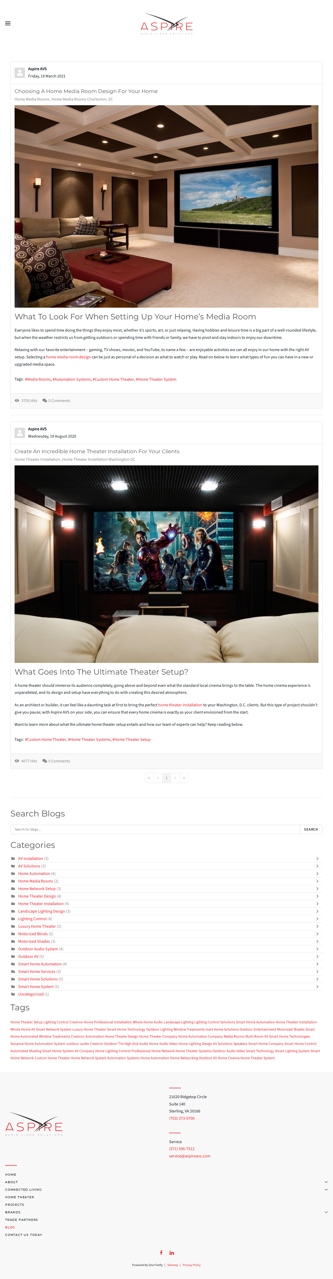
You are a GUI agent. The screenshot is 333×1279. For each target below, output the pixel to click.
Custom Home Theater (114, 379)
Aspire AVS (37, 69)
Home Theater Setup (132, 739)
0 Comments (59, 401)
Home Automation (34, 873)
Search (311, 829)
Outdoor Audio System (38, 949)
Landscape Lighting (179, 1022)
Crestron (96, 1043)
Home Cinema (229, 1058)
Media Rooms (39, 379)
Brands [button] (13, 1212)
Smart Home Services (37, 971)
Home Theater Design (37, 896)
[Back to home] (166, 23)
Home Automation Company (200, 1036)
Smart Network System (54, 1029)
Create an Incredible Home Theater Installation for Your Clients (97, 451)
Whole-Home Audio (148, 1022)
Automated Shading (25, 1051)
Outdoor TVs (114, 1043)
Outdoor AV (28, 956)
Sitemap (172, 1265)
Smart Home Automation (40, 964)
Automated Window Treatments (45, 1036)
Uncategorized (31, 994)
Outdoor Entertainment (258, 1029)
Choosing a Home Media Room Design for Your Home (86, 91)
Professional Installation (113, 1022)
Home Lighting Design (195, 1043)
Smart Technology (260, 1051)
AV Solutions (29, 866)
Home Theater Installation (37, 459)
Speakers (240, 1043)
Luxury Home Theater (37, 926)
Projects (14, 1205)
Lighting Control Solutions (214, 1022)
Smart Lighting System (292, 1051)
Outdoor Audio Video (229, 1051)
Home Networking (184, 1058)
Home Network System (88, 1058)
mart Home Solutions (222, 1029)
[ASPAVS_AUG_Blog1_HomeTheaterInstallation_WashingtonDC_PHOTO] (166, 564)
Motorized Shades (34, 941)
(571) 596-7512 (182, 1149)
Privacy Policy (192, 1265)
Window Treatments (189, 1029)
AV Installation (31, 858)
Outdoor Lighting (159, 1029)
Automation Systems (73, 379)
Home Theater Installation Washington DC (98, 459)
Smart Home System (36, 987)
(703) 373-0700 (182, 1118)
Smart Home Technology (126, 1029)
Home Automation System (45, 1043)
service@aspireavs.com (189, 1156)
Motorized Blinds (33, 934)
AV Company (84, 1051)
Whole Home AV (22, 1029)
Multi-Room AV (256, 1036)
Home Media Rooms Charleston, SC (82, 99)
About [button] (11, 1182)
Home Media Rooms (32, 99)
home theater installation (180, 705)
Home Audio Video (163, 1043)
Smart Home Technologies (289, 1036)
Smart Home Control (300, 1043)
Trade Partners (21, 1220)
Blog (10, 1227)
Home (10, 1174)
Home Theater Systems (90, 739)
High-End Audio (136, 1043)
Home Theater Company (158, 1036)
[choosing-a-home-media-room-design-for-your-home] (166, 206)
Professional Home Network (153, 1051)
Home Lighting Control (113, 1051)
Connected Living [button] (23, 1189)
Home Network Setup (37, 889)
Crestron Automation (87, 1036)
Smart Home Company (266, 1043)
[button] (7, 23)
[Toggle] (319, 858)
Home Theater (19, 1197)
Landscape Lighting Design (41, 911)
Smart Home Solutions (38, 979)
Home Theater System (157, 379)
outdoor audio (77, 1043)
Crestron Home (81, 1022)
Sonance (17, 1043)
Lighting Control (32, 919)
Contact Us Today (23, 1235)
